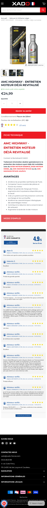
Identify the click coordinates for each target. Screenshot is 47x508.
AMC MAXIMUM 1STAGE (22, 169)
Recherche (23, 497)
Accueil (4, 18)
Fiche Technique (13, 135)
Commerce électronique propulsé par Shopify (23, 504)
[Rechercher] (43, 9)
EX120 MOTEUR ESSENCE (20, 167)
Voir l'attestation (11, 242)
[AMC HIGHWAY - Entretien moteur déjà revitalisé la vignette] (4, 72)
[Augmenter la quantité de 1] (20, 103)
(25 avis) (22, 125)
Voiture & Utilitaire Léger (19, 18)
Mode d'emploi (12, 218)
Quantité (4, 99)
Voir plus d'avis (23, 415)
